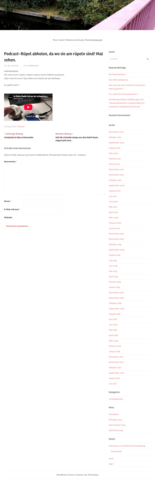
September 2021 (116, 142)
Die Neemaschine (117, 74)
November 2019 (116, 239)
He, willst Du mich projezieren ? (124, 94)
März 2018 (113, 341)
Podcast (20, 126)
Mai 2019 (113, 271)
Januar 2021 (114, 164)
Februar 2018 (115, 346)
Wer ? (111, 464)
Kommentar (10, 161)
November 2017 (116, 362)
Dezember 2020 (116, 169)
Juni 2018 (113, 324)
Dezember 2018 (116, 292)
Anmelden (114, 414)
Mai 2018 (113, 330)
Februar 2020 (115, 223)
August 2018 (114, 314)
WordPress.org (116, 430)
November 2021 (116, 132)
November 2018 (116, 298)
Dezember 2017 (116, 357)
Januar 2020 (114, 228)
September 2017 (116, 373)
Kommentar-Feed (117, 425)
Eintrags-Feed (115, 420)
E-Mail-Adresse (12, 209)
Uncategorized (116, 399)
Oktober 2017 (115, 367)
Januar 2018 (114, 351)
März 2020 (113, 217)
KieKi (111, 458)
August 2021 (114, 148)
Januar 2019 (114, 287)
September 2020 (116, 185)
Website (8, 217)
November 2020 (116, 175)
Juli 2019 (113, 260)
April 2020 (113, 212)
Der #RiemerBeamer (118, 80)
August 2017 (114, 378)
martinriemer (33, 65)
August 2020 (115, 191)
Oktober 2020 (115, 180)
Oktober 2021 (115, 137)
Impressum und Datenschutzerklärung (127, 446)
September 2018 (116, 308)
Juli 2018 (113, 319)
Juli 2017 (113, 383)
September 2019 (116, 250)
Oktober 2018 (115, 303)
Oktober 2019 (115, 244)
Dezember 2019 (116, 233)
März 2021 (113, 153)
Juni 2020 (113, 201)
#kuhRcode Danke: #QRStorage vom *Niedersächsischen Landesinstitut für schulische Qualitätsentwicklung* (127, 103)
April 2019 (113, 276)
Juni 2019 (113, 266)
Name (7, 201)
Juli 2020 (113, 196)
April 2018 (113, 335)
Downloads (116, 451)
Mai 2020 (113, 207)
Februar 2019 (115, 282)
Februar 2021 (115, 158)
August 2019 (114, 255)
